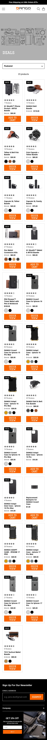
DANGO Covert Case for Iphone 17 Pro (34, 603)
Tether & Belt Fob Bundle (11, 153)
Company (7, 708)
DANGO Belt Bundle (31, 107)
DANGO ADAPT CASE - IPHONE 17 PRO (12, 552)
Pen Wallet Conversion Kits (11, 251)
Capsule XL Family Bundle (34, 202)
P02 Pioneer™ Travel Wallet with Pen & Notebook (11, 301)
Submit (36, 697)
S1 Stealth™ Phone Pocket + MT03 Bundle (12, 108)
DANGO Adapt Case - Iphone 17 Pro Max (33, 552)
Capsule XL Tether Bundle (11, 202)
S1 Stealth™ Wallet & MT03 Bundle (34, 251)
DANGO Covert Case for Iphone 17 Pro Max (12, 603)
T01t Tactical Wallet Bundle (12, 653)
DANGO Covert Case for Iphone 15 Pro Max (12, 352)
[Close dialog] (43, 713)
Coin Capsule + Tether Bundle (32, 153)
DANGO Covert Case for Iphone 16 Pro (34, 301)
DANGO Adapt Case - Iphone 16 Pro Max (11, 403)
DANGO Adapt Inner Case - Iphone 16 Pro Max (12, 506)
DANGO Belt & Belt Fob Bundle (34, 402)
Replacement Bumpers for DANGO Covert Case (32, 500)
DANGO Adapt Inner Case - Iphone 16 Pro (34, 455)
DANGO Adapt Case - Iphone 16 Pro (33, 352)
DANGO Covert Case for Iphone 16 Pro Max (12, 455)
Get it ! (13, 732)
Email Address (9, 691)
